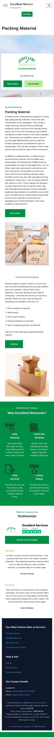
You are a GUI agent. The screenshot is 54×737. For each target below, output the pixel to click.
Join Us (9, 663)
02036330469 (17, 691)
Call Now (27, 14)
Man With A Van (12, 643)
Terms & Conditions (14, 672)
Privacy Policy (11, 667)
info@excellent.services (20, 695)
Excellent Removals (13, 638)
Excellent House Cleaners (16, 647)
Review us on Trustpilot (27, 540)
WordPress (35, 735)
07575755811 (29, 691)
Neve (17, 735)
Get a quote (15, 213)
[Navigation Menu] (49, 5)
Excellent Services (13, 633)
